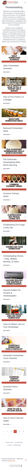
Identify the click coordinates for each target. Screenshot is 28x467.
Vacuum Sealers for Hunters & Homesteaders (12, 293)
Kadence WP (11, 460)
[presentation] (14, 54)
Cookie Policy (19, 442)
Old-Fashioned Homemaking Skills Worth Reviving (11, 162)
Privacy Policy (9, 442)
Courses (9, 445)
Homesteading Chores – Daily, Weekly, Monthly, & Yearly (13, 259)
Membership (17, 445)
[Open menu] (25, 3)
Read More (7, 72)
